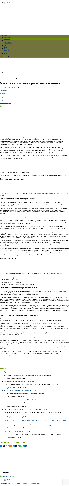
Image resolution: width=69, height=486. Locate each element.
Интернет (7, 40)
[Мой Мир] (14, 446)
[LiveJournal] (26, 446)
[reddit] (19, 446)
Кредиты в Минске (21, 483)
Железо (6, 53)
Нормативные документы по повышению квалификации (21, 372)
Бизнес (6, 48)
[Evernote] (21, 446)
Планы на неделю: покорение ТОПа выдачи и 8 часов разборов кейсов (25, 409)
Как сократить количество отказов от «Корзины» (19, 381)
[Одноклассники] (11, 446)
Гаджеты (6, 50)
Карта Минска (35, 483)
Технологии (7, 42)
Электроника (8, 43)
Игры (5, 47)
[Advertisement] (34, 20)
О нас (5, 4)
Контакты (7, 2)
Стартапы (7, 39)
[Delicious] (9, 446)
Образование (8, 37)
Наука (5, 52)
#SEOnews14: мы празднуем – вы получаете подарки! (20, 390)
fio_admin (7, 87)
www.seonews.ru (12, 358)
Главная (6, 35)
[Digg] (16, 446)
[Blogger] (6, 446)
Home (2, 79)
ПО (5, 45)
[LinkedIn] (24, 446)
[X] (4, 446)
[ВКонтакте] (1, 446)
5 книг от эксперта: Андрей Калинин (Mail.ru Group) (20, 400)
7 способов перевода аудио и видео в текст (17, 431)
